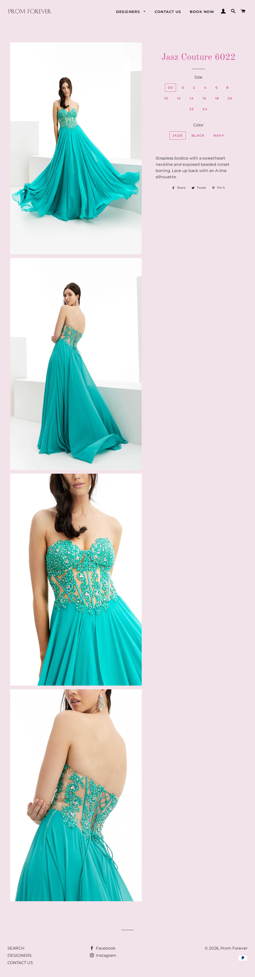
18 (217, 98)
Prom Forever (234, 948)
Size (198, 77)
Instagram (105, 955)
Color (198, 125)
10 (166, 98)
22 (191, 109)
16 (204, 98)
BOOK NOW (202, 11)
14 (192, 98)
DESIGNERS (128, 11)
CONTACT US (168, 11)
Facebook (105, 948)
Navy (218, 135)
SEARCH (15, 948)
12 (179, 98)
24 (204, 109)
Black (198, 135)
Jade (177, 135)
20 (230, 98)
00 (170, 87)
